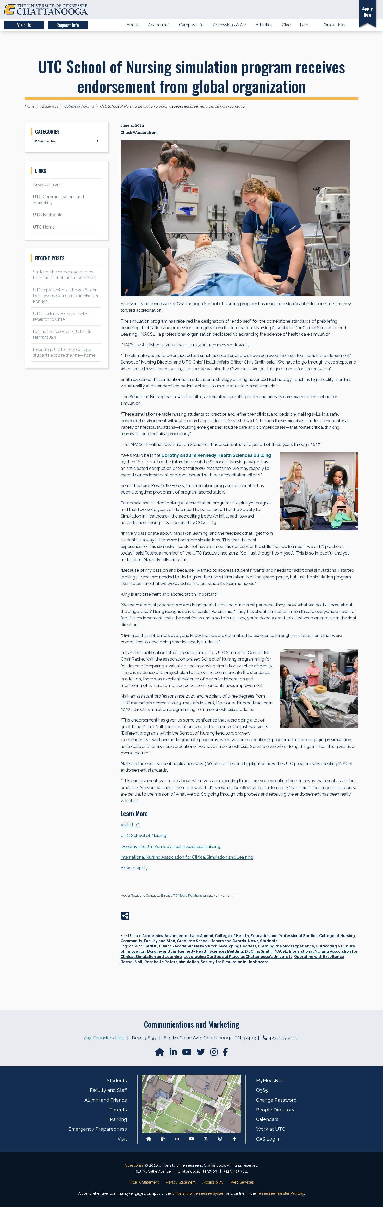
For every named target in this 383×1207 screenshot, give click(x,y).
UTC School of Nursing (143, 835)
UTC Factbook (47, 214)
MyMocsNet (269, 1080)
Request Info (68, 25)
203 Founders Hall (104, 1037)
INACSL (280, 951)
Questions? (134, 1165)
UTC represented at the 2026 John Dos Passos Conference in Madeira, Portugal (66, 295)
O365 (262, 1090)
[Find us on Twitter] (201, 1053)
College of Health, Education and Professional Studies (266, 936)
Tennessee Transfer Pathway (280, 1193)
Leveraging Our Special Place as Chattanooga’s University (238, 956)
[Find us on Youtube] (191, 1139)
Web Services (242, 1182)
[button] (347, 9)
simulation (189, 962)
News (253, 941)
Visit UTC (130, 824)
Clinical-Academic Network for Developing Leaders (207, 946)
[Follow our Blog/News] (163, 1139)
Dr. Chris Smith (258, 951)
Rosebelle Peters (160, 962)
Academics (152, 936)
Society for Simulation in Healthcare (235, 962)
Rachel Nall (132, 962)
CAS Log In (268, 1139)
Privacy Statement (180, 1182)
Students (268, 941)
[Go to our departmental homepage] (160, 1053)
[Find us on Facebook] (234, 1139)
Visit (122, 1139)
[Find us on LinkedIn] (174, 1053)
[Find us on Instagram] (214, 1053)
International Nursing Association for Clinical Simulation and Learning (187, 857)
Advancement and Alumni (189, 936)
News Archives (47, 184)
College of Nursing (337, 936)
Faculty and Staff (159, 941)
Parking (118, 1119)
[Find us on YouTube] (187, 1053)
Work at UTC (270, 1129)
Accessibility (213, 1182)
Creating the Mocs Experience (286, 946)
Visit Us (24, 25)
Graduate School (193, 941)
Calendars (267, 1119)
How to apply (134, 867)
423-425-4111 (283, 1037)
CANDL (150, 946)
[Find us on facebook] (225, 1053)
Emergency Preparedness (98, 1129)
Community (131, 941)
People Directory (275, 1109)
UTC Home (44, 227)
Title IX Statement (144, 1182)
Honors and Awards (228, 941)
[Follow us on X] (206, 1139)
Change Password (276, 1100)
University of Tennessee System (198, 1193)
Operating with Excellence (319, 956)
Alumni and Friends (105, 1100)
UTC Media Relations (186, 895)
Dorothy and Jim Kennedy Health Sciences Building (170, 846)
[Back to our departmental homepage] (148, 1139)
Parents (118, 1109)
